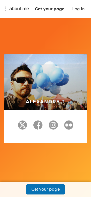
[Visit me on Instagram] (53, 127)
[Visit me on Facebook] (37, 127)
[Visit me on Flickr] (68, 127)
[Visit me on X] (22, 127)
